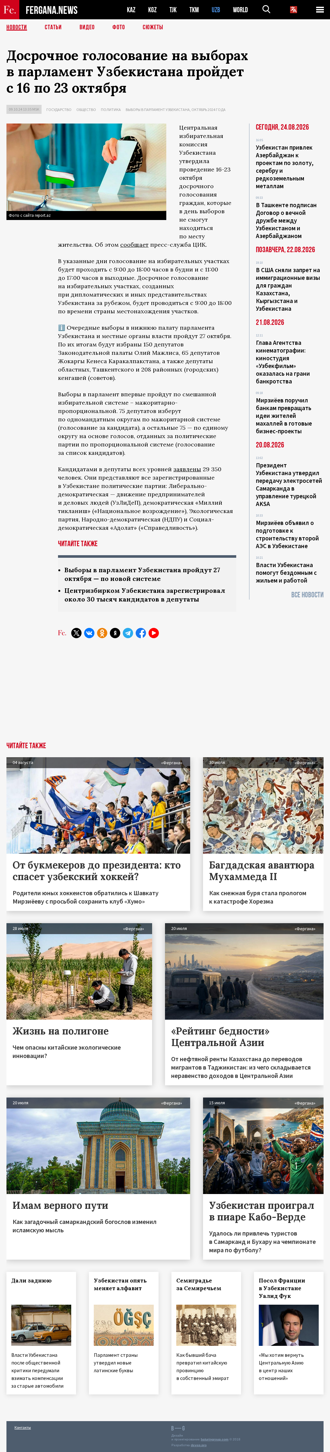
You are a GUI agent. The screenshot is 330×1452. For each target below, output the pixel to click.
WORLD (240, 10)
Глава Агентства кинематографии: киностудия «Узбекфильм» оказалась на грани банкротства (283, 362)
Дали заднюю (31, 1280)
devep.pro (199, 1445)
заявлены (187, 469)
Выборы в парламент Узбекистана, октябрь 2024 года (176, 109)
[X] (76, 633)
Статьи (53, 27)
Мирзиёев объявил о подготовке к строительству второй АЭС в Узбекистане (287, 534)
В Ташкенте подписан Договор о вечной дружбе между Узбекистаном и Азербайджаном (286, 220)
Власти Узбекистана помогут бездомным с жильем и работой (286, 572)
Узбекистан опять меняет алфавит (120, 1284)
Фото (118, 27)
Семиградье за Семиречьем (198, 1284)
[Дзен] (115, 633)
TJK (173, 10)
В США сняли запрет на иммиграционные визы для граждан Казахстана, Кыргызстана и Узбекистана (288, 289)
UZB (216, 10)
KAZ (131, 10)
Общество (86, 109)
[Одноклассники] (102, 633)
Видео (87, 27)
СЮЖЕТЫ (153, 27)
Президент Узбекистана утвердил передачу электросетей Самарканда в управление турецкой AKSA (289, 484)
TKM (194, 10)
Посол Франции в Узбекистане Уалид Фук (282, 1288)
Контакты (23, 1427)
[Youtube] (154, 633)
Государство (59, 109)
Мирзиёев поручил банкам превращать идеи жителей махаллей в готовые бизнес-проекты (284, 415)
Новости (16, 27)
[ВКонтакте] (89, 633)
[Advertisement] (165, 694)
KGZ (152, 10)
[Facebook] (141, 633)
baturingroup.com (214, 1439)
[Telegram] (128, 633)
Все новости (307, 595)
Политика (111, 109)
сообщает (134, 244)
